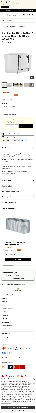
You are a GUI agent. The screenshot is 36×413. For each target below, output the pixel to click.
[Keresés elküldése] (3, 20)
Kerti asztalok (5, 322)
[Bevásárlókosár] (33, 15)
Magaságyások (22, 26)
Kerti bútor (4, 301)
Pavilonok (4, 305)
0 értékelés (14, 42)
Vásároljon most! (5, 6)
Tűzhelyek (4, 318)
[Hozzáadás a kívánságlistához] (33, 33)
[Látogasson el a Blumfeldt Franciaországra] (10, 376)
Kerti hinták (5, 315)
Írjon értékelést (19, 278)
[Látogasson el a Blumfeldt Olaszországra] (14, 376)
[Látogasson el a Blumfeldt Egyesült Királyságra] (22, 376)
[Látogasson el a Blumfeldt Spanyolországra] (18, 376)
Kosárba (19, 259)
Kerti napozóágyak (7, 325)
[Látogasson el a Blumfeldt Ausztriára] (6, 376)
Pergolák (4, 329)
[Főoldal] (4, 26)
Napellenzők (5, 298)
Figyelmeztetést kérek (25, 126)
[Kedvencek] (28, 15)
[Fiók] (24, 15)
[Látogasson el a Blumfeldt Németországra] (3, 376)
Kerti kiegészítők (11, 26)
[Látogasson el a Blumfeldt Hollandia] (26, 376)
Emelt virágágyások (7, 308)
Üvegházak (4, 312)
